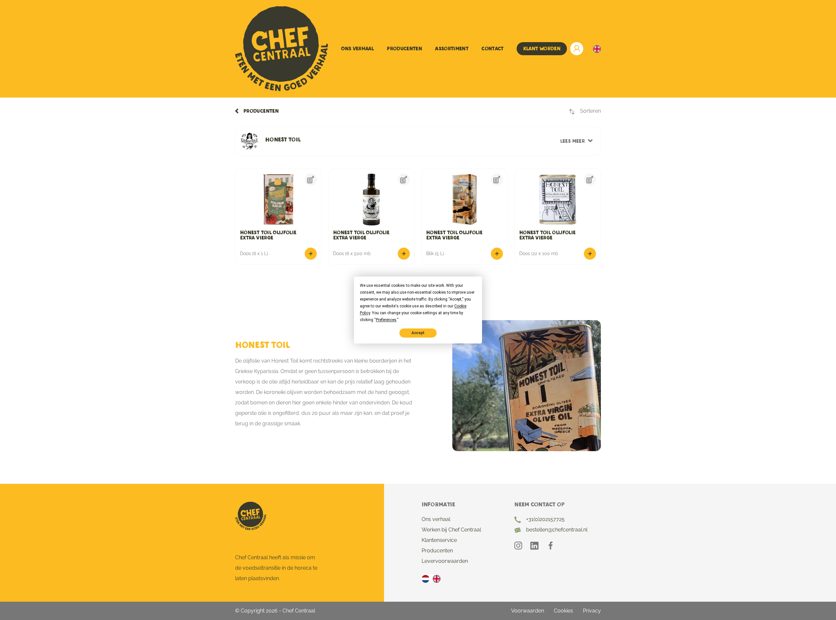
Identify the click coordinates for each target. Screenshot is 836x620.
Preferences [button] (386, 320)
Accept (417, 333)
